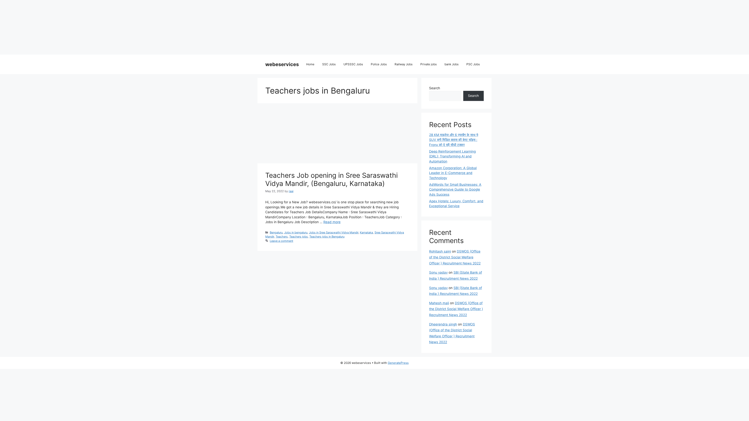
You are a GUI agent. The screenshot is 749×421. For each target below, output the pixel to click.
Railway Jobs (404, 64)
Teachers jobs (298, 236)
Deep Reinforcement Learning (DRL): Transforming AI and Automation (452, 156)
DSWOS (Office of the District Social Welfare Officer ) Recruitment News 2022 (455, 257)
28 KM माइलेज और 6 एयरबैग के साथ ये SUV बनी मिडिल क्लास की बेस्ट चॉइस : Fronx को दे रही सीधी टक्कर (453, 140)
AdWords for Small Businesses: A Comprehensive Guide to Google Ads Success (455, 189)
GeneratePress (398, 363)
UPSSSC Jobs (353, 64)
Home (310, 64)
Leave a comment (281, 240)
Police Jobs (379, 64)
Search (434, 88)
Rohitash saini (440, 251)
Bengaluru (276, 232)
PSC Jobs (473, 64)
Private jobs (428, 64)
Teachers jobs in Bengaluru (326, 236)
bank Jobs (452, 64)
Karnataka (366, 232)
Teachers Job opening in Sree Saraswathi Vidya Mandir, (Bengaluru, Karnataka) (331, 179)
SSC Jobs (329, 64)
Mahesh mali (439, 303)
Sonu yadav (438, 272)
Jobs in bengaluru (295, 232)
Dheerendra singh (443, 324)
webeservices (282, 64)
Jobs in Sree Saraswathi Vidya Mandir (333, 232)
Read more (332, 222)
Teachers (282, 236)
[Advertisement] (117, 27)
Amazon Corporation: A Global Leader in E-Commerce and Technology (453, 173)
